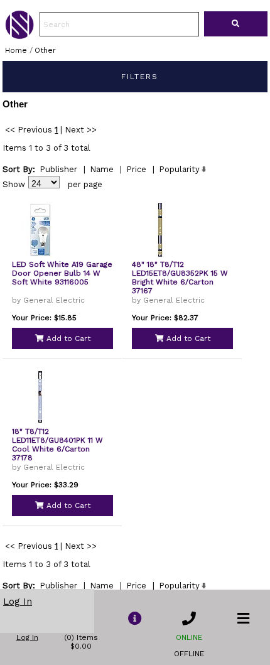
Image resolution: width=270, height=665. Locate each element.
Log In (17, 601)
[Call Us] (189, 619)
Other (45, 50)
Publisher (58, 169)
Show (14, 184)
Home (16, 50)
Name (102, 169)
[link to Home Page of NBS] (19, 36)
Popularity (179, 169)
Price (136, 169)
